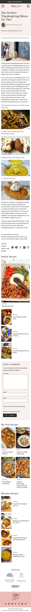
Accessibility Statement (13, 610)
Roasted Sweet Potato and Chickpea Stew (20, 538)
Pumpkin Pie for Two (9, 178)
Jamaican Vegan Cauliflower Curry (19, 555)
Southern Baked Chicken (7, 453)
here (24, 236)
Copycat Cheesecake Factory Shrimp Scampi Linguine (22, 484)
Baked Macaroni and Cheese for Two (13, 157)
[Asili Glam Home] (16, 6)
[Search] (28, 6)
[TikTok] (15, 603)
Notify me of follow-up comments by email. (14, 406)
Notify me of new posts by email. (11, 411)
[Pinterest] (9, 603)
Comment (6, 373)
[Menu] (3, 6)
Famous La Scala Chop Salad (22, 453)
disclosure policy (26, 37)
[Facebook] (12, 603)
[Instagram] (5, 603)
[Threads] (18, 603)
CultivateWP (26, 610)
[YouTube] (22, 603)
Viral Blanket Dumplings (6, 482)
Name (5, 392)
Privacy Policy (5, 610)
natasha (10, 24)
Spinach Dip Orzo (8, 306)
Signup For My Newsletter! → (15, 1)
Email (5, 398)
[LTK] (25, 603)
